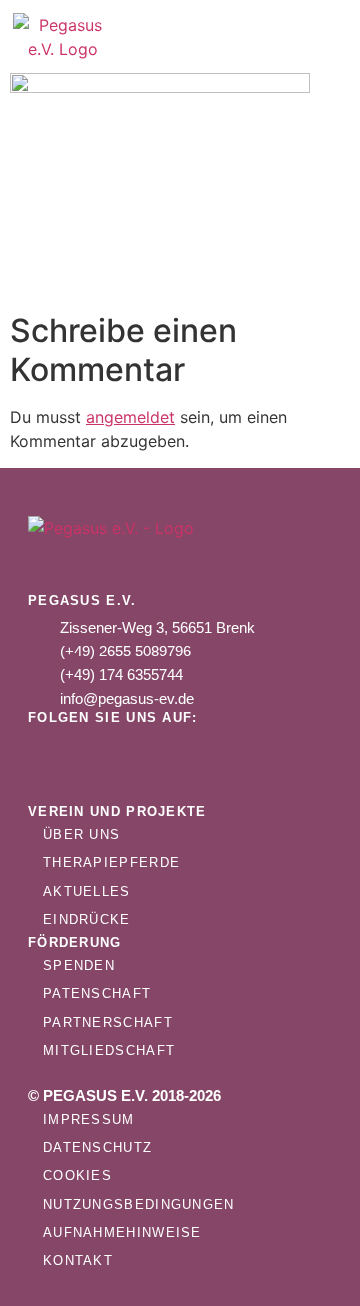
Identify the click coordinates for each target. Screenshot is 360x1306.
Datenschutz (97, 1147)
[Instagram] (53, 752)
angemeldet (130, 417)
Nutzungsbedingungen (139, 1204)
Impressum (89, 1119)
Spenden (79, 965)
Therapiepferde (111, 862)
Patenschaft (97, 993)
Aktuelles (87, 891)
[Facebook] (113, 752)
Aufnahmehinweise (122, 1232)
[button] (274, 37)
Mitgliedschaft (109, 1050)
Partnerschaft (108, 1022)
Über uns (81, 834)
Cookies (77, 1175)
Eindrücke (87, 919)
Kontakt (78, 1260)
